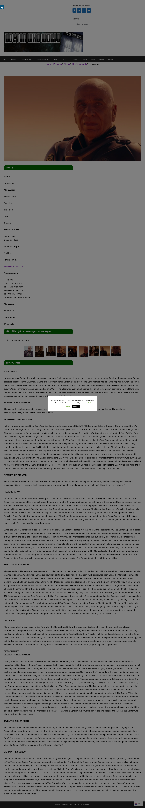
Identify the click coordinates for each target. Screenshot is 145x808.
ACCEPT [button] (76, 406)
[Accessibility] (2, 7)
